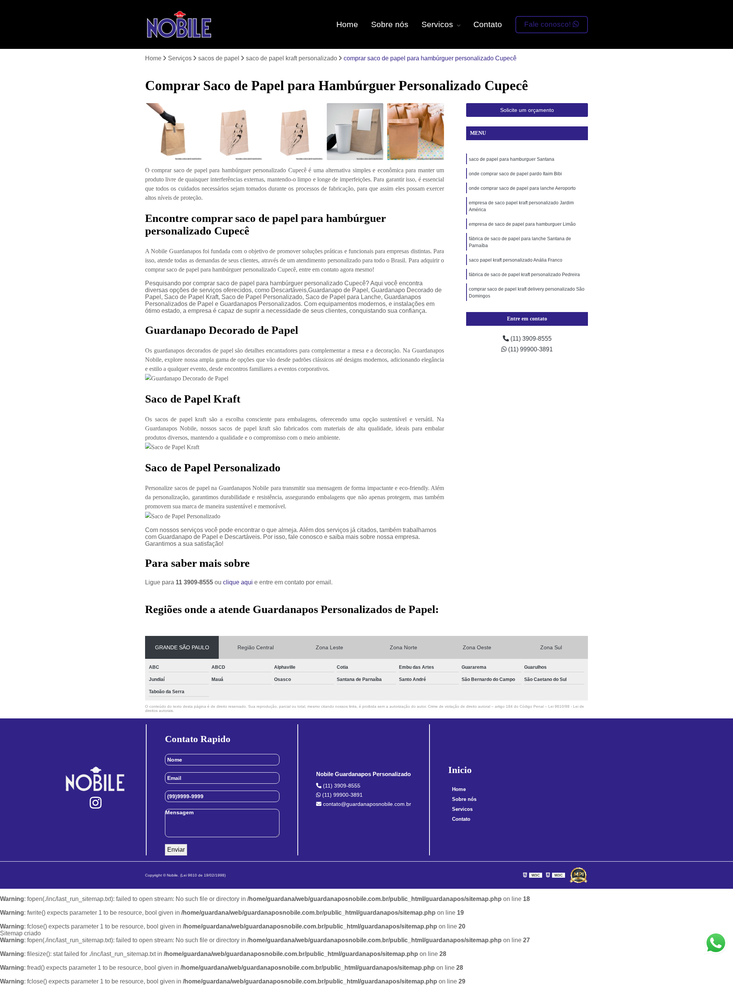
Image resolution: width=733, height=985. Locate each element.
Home (347, 24)
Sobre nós (389, 24)
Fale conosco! (548, 24)
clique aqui (238, 582)
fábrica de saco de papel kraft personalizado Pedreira (524, 274)
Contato (487, 24)
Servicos (438, 24)
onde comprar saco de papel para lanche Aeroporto (522, 188)
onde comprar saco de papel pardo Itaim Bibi (515, 173)
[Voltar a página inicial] (179, 24)
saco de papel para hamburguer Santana (511, 159)
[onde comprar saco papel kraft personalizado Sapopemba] (173, 131)
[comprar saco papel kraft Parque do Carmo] (355, 131)
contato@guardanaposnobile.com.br (366, 804)
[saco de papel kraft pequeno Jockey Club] (415, 131)
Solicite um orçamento (527, 110)
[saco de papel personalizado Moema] (234, 131)
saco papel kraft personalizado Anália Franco (515, 260)
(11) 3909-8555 (530, 338)
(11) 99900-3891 (530, 349)
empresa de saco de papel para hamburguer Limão (522, 224)
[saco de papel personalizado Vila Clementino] (294, 131)
